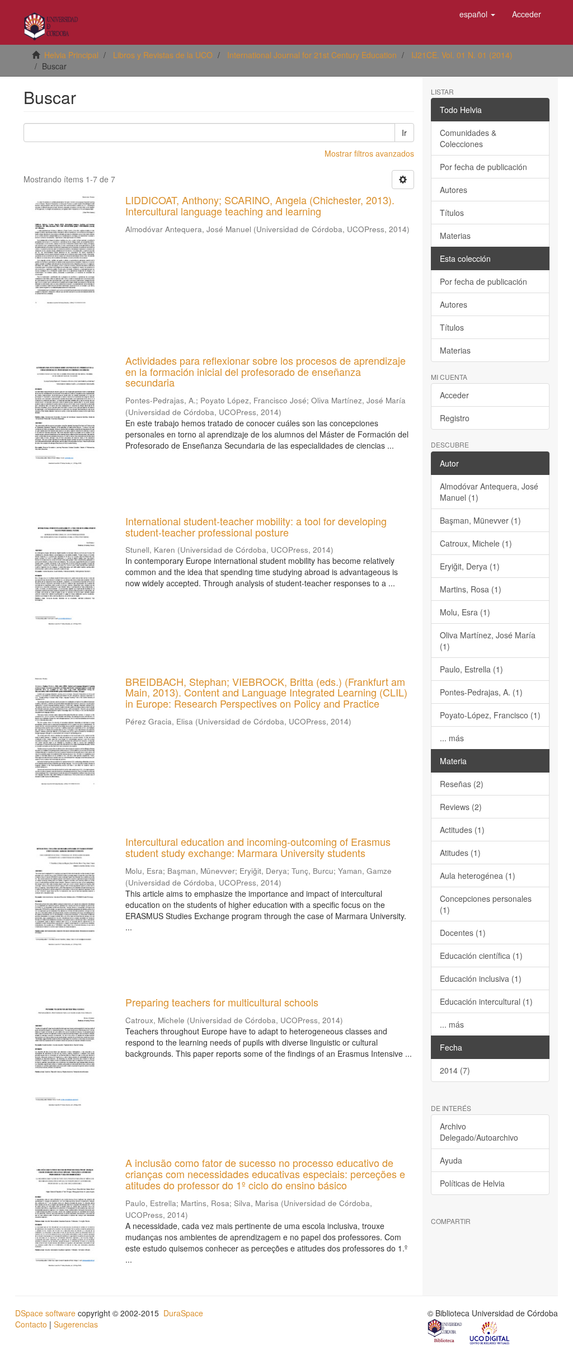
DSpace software (45, 1313)
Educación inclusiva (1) (481, 978)
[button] (477, 14)
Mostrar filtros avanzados (369, 153)
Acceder (454, 395)
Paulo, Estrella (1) (471, 669)
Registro (454, 417)
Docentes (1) (463, 932)
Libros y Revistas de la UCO (163, 54)
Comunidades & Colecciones (468, 138)
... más (452, 737)
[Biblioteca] (445, 1332)
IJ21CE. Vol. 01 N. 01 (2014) (462, 54)
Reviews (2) (461, 806)
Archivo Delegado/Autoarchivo (479, 1132)
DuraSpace (183, 1313)
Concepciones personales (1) (486, 904)
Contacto (31, 1324)
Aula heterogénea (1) (477, 875)
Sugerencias (76, 1324)
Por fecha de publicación (483, 166)
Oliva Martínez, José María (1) (488, 640)
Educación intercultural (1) (486, 1001)
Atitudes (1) (460, 852)
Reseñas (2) (461, 783)
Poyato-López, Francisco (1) (490, 715)
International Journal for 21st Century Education (312, 54)
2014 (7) (455, 1070)
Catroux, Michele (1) (476, 543)
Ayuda (451, 1160)
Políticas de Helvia (472, 1183)
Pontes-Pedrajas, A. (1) (481, 692)
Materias (455, 235)
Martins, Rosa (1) (470, 589)
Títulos (452, 212)
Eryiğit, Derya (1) (470, 566)
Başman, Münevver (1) (480, 520)
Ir (404, 132)
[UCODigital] (490, 1332)
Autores (453, 189)
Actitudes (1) (462, 829)
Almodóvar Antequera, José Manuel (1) (489, 492)
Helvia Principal (71, 54)
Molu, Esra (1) (465, 612)
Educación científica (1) (481, 955)
